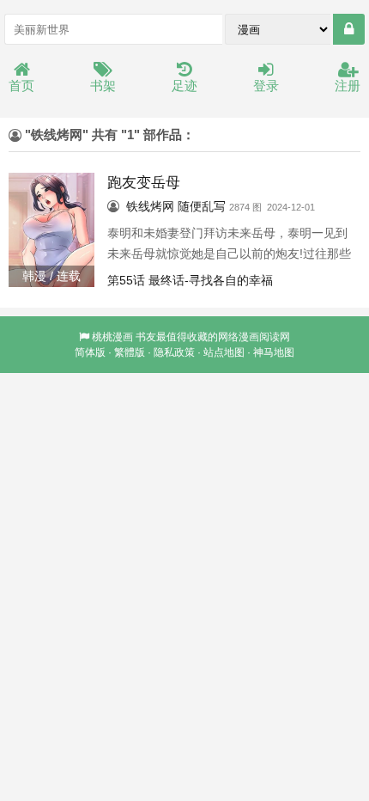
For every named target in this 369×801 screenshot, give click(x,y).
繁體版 (129, 352)
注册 (347, 85)
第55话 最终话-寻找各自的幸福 (190, 280)
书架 (103, 85)
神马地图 (273, 352)
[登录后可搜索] (349, 29)
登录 (266, 85)
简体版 (90, 352)
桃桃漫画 (112, 337)
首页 (21, 85)
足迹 (184, 85)
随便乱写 (202, 206)
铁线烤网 (150, 206)
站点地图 (224, 352)
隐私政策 (174, 352)
